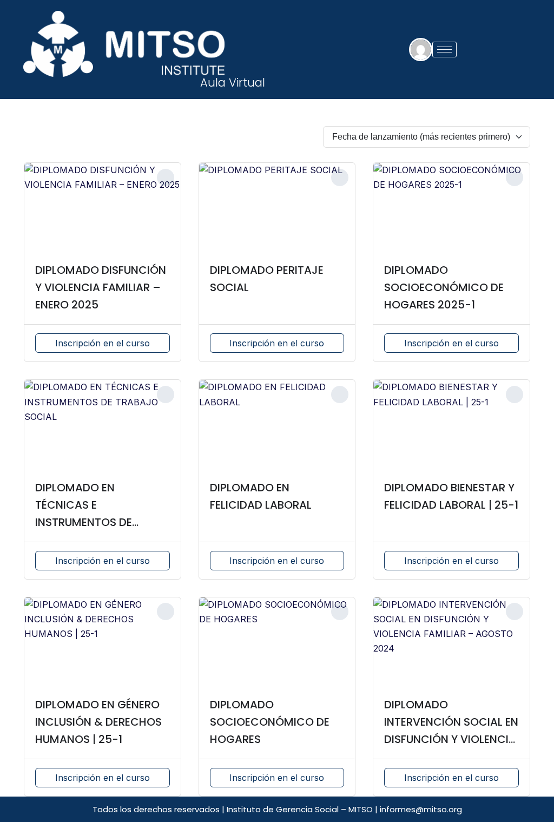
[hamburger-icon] (444, 49)
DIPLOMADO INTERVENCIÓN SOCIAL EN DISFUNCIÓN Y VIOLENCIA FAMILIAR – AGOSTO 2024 (451, 739)
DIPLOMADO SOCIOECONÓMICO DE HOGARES (269, 722)
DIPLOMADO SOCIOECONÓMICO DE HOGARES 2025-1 (444, 287)
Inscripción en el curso (102, 343)
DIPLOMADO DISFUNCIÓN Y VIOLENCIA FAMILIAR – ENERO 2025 (100, 287)
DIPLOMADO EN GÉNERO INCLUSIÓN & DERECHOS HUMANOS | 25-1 (98, 722)
